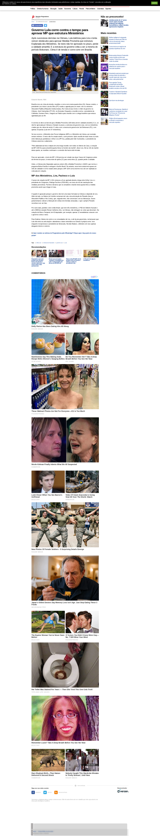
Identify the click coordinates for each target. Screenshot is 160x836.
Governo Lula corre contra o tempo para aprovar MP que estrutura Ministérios (59, 31)
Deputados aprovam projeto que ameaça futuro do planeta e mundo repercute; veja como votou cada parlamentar (38, 262)
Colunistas (100, 9)
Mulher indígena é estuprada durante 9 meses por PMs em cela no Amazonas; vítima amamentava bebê (118, 40)
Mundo (81, 9)
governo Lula (59, 242)
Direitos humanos (42, 9)
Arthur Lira (38, 242)
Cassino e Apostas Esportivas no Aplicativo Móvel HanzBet (118, 92)
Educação (53, 9)
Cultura (75, 9)
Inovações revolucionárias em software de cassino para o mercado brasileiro (118, 66)
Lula (32, 21)
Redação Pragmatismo (42, 16)
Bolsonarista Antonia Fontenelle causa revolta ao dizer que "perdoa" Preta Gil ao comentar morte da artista (118, 58)
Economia (67, 9)
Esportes (108, 9)
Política (32, 9)
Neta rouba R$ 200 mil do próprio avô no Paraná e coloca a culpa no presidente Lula (73, 261)
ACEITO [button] (154, 3)
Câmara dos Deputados (48, 242)
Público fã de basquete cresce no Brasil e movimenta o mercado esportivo (118, 120)
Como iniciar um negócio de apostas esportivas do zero (117, 47)
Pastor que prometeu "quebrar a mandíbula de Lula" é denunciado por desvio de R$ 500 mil (56, 261)
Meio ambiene (90, 9)
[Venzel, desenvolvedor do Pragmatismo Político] (123, 791)
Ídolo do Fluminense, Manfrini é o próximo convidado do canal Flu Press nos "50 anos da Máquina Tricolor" (118, 112)
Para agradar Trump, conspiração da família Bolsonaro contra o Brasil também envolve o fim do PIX (118, 85)
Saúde (60, 9)
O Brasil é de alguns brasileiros (89, 259)
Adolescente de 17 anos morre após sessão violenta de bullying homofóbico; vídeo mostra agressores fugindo (118, 23)
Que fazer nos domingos (116, 100)
